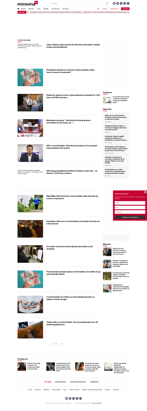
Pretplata (125, 8)
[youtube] (114, 3)
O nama (30, 389)
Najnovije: (22, 12)
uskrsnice (94, 382)
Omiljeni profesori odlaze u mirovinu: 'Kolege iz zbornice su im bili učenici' (115, 127)
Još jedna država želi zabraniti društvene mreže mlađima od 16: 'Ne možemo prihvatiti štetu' (63, 367)
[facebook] (124, 3)
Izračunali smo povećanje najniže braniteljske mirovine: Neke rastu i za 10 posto (121, 275)
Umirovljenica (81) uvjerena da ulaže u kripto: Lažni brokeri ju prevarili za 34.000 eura (116, 148)
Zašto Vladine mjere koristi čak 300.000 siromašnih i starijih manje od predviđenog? (73, 46)
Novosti (23, 8)
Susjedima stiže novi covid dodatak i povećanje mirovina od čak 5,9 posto (73, 222)
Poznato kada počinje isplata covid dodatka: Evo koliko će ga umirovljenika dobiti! (73, 273)
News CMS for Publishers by (88, 403)
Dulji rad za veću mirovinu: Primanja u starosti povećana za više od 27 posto (116, 117)
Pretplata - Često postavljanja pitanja (92, 389)
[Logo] (28, 3)
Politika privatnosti (74, 389)
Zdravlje (45, 8)
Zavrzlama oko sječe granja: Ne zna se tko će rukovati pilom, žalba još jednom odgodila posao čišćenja (93, 367)
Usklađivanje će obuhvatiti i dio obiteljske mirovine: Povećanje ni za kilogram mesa (121, 287)
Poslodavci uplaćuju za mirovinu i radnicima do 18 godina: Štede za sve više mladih (44, 12)
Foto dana (65, 8)
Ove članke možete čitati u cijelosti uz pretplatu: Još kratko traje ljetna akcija (121, 99)
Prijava (105, 8)
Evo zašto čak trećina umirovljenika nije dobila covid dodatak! (69, 247)
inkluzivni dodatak (78, 382)
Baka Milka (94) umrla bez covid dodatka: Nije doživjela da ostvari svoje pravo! (72, 197)
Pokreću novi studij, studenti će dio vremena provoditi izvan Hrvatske (33, 366)
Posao (65, 389)
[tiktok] (121, 3)
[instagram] (117, 3)
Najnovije (107, 109)
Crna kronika (55, 8)
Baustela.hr (116, 389)
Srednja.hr (107, 389)
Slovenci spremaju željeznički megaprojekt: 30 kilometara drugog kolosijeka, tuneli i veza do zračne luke (121, 367)
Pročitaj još (23, 359)
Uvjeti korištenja (56, 389)
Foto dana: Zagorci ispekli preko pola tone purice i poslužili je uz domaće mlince (115, 138)
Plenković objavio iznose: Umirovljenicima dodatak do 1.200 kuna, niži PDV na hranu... (73, 96)
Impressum (38, 389)
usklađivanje (60, 382)
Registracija (114, 8)
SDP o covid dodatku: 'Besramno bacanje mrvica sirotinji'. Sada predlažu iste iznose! (72, 146)
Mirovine (31, 8)
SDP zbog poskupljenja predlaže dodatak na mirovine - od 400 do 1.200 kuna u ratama (71, 172)
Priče (38, 8)
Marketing (46, 389)
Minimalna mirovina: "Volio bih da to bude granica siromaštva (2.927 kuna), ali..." (68, 121)
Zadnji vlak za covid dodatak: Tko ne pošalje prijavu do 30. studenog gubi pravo (72, 323)
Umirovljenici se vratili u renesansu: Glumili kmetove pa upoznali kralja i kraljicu (96, 12)
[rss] (128, 3)
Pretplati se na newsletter (130, 217)
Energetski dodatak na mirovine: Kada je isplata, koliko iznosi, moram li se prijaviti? (70, 71)
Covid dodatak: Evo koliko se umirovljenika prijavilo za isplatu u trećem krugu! (70, 298)
